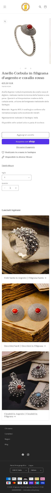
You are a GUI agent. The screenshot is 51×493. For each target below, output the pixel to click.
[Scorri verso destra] (30, 68)
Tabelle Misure (8, 166)
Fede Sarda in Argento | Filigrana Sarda (24, 278)
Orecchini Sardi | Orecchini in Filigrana (23, 346)
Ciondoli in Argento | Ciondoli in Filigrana (20, 415)
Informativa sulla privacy (31, 490)
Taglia (4, 173)
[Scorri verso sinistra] (20, 68)
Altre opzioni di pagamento (25, 147)
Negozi (7, 439)
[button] (4, 6)
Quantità (5, 183)
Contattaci (9, 434)
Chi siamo (8, 429)
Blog (6, 444)
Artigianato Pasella (19, 487)
